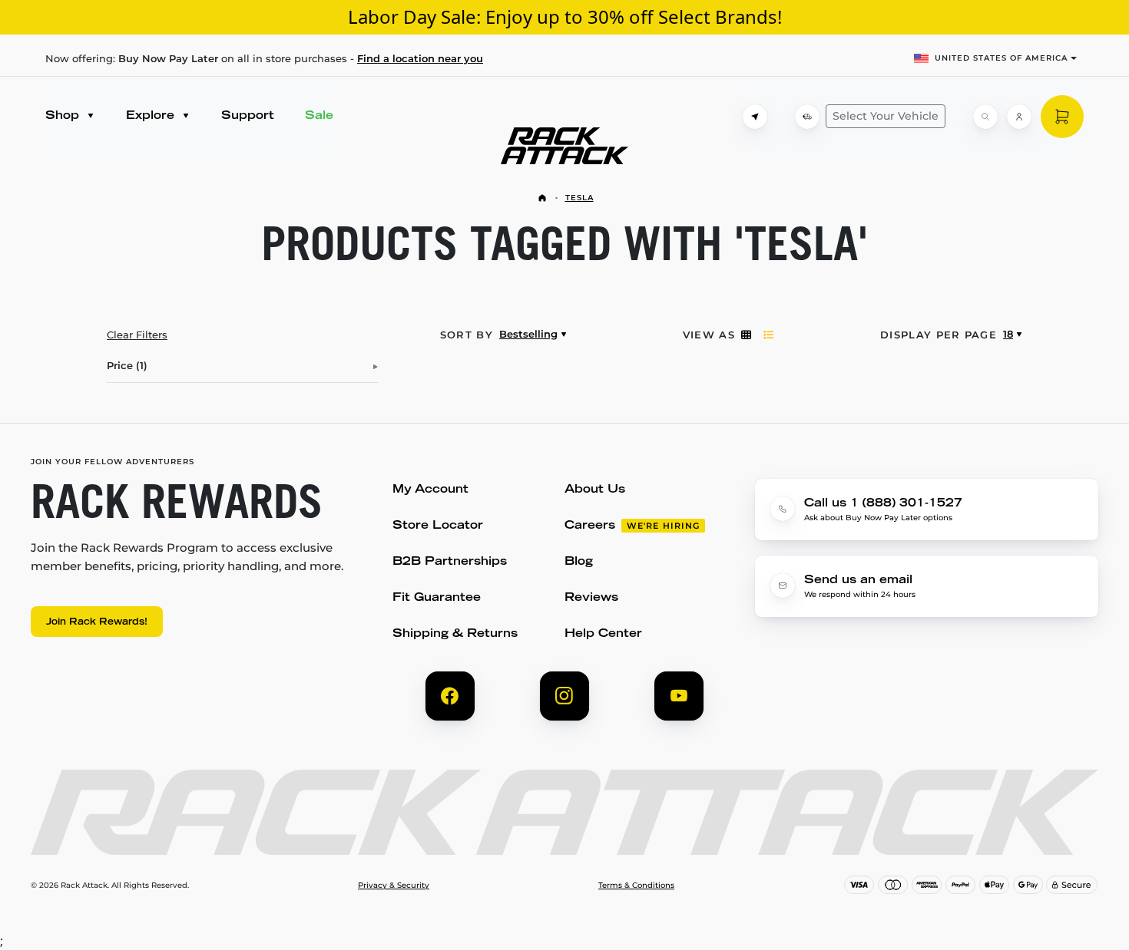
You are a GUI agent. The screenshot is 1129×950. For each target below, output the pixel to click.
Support (247, 116)
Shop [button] (64, 116)
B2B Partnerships (449, 562)
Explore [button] (152, 116)
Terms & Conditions (636, 885)
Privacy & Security (393, 885)
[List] (768, 334)
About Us (594, 490)
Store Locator (437, 526)
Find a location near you (420, 58)
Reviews (591, 598)
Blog (578, 562)
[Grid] (746, 334)
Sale (319, 116)
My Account (430, 490)
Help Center (603, 634)
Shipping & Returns (455, 634)
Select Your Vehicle (886, 116)
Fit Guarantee (436, 598)
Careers (589, 526)
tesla (579, 198)
